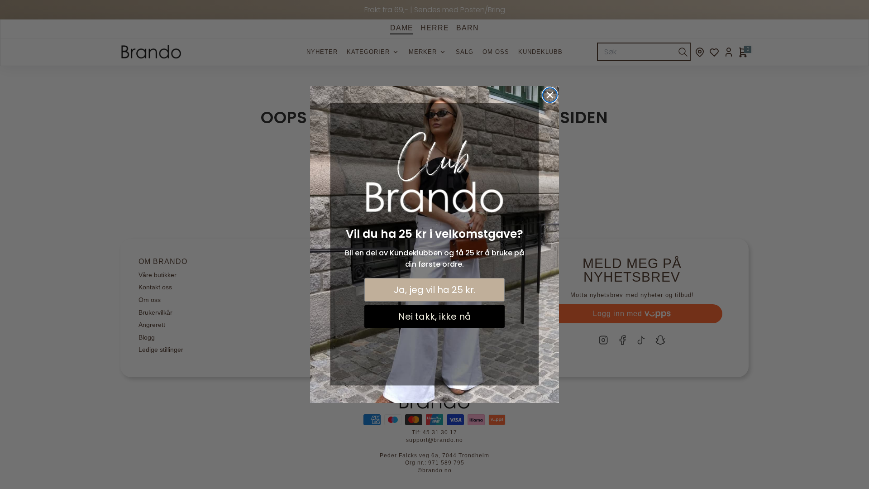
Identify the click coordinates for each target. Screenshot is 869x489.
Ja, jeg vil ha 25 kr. (435, 289)
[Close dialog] (550, 95)
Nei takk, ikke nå (434, 316)
